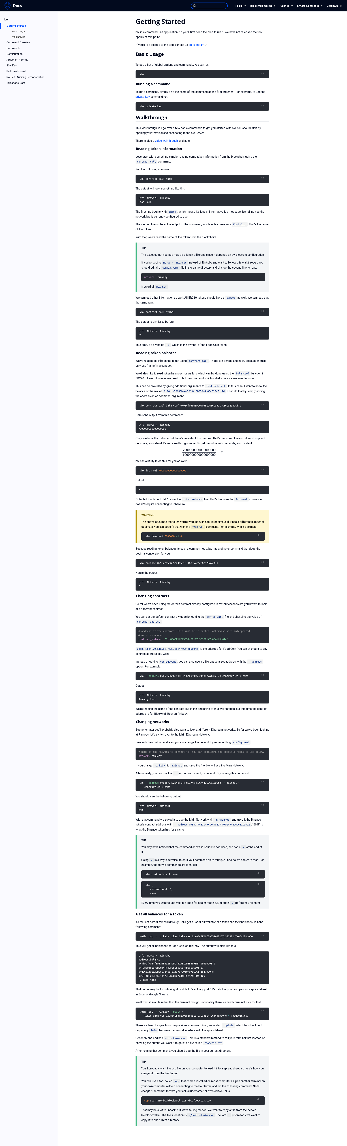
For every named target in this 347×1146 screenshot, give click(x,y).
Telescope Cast (16, 83)
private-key (143, 96)
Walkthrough (18, 36)
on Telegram (198, 45)
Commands (13, 48)
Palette (284, 5)
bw (6, 19)
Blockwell (335, 5)
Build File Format (16, 71)
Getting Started (16, 25)
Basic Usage (18, 31)
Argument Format (17, 59)
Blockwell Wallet (261, 5)
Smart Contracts (308, 5)
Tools (239, 5)
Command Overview (18, 42)
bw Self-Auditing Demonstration (25, 77)
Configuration (15, 54)
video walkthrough (166, 140)
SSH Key (12, 65)
